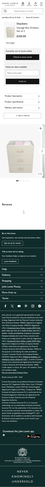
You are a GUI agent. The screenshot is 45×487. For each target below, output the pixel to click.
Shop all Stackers (32, 17)
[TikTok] (39, 307)
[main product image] (10, 31)
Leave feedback (10, 261)
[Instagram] (32, 307)
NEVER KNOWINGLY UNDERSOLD (23, 476)
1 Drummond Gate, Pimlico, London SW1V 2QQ (24, 328)
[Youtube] (19, 307)
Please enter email (14, 73)
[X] (12, 307)
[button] (41, 4)
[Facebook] (5, 307)
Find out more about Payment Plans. (15, 373)
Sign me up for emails (12, 243)
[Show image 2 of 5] (42, 151)
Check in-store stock (22, 57)
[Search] (5, 11)
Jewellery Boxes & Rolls (11, 17)
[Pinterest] (25, 307)
